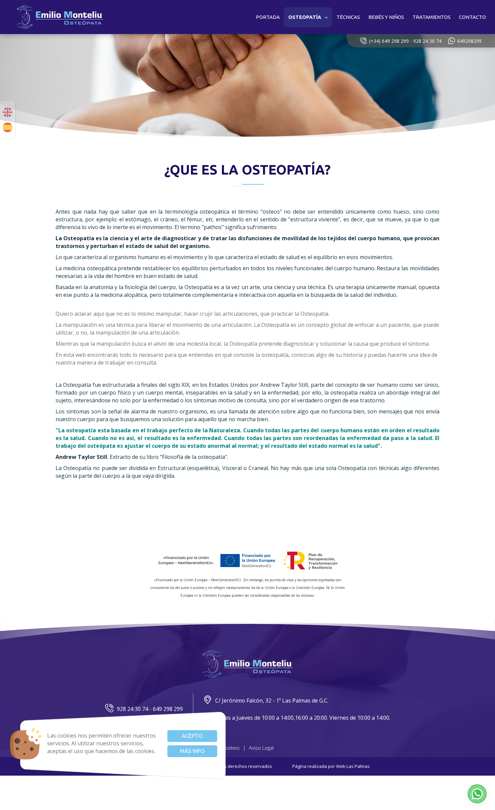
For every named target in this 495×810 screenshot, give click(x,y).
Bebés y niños (386, 17)
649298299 (469, 41)
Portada (268, 17)
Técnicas (348, 17)
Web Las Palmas (353, 766)
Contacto (472, 17)
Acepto (192, 736)
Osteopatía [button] (304, 17)
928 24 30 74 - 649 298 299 (150, 709)
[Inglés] (7, 112)
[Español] (7, 127)
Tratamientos (431, 17)
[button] (477, 794)
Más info (192, 751)
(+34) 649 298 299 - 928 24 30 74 (405, 41)
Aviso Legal (261, 747)
